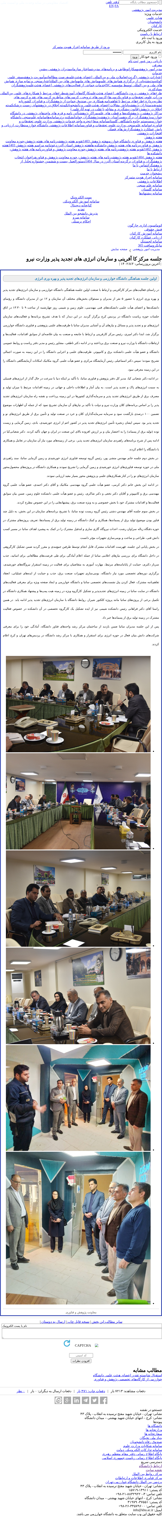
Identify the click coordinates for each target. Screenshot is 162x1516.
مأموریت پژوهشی (34, 77)
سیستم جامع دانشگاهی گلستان (130, 121)
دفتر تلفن (112, 2)
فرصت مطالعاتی (57, 77)
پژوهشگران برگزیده (137, 117)
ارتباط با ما (154, 169)
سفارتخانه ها (153, 1434)
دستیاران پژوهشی (141, 105)
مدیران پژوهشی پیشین (55, 69)
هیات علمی (154, 18)
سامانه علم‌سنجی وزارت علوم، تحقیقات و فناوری (117, 125)
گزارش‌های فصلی (120, 129)
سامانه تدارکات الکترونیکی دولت (139, 1450)
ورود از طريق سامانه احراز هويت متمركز (81, 47)
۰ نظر (21, 1391)
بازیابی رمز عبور (150, 61)
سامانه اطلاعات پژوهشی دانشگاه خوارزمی (54, 125)
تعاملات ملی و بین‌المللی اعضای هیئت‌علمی (97, 77)
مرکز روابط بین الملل (147, 1474)
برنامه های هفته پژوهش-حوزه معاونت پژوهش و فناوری (82, 149)
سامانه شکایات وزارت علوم (142, 1446)
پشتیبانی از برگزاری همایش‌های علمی (125, 81)
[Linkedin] (76, 1400)
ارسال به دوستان (52, 1321)
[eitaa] (58, 1400)
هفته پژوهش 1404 (149, 157)
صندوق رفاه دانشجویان (146, 1442)
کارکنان (156, 26)
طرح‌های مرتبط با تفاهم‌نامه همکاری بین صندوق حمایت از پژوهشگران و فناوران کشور (83, 101)
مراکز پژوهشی (88, 113)
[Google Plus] (67, 1400)
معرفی (157, 65)
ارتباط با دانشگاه (150, 1466)
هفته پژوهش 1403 (95, 141)
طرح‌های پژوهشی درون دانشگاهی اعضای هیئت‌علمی (126, 93)
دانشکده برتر (68, 117)
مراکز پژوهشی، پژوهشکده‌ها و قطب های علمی (130, 113)
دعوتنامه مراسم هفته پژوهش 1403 (32, 145)
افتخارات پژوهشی (149, 133)
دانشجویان (155, 22)
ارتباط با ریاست (151, 34)
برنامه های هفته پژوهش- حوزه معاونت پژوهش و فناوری (74, 157)
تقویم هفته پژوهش (70, 141)
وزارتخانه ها (154, 1430)
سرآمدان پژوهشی (111, 117)
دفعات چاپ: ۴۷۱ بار (91, 1391)
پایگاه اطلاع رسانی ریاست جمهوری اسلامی (132, 1458)
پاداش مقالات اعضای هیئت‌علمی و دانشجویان (98, 105)
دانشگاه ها (155, 1426)
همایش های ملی (89, 81)
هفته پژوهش (153, 137)
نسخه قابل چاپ (78, 1321)
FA (117, 6)
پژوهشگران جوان (88, 117)
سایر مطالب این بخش (106, 1321)
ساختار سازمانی (81, 69)
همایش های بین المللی (64, 81)
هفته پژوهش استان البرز (74, 145)
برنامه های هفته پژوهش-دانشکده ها (115, 145)
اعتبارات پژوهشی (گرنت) (144, 77)
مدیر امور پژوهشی (150, 69)
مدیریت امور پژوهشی (147, 10)
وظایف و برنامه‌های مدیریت (110, 69)
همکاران (133, 69)
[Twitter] (94, 1400)
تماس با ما (140, 165)
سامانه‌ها (53, 117)
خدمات (157, 73)
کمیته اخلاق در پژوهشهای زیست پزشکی (40, 105)
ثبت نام (133, 61)
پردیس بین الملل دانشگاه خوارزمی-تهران (133, 1482)
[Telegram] (85, 1400)
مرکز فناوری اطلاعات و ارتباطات (138, 1478)
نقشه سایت (154, 1470)
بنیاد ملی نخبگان (151, 1438)
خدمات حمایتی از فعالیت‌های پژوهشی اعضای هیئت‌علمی (66, 85)
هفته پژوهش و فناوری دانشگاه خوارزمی (135, 141)
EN (111, 6)
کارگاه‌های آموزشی (77, 93)
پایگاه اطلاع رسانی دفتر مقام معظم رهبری (132, 1454)
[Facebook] (103, 1400)
